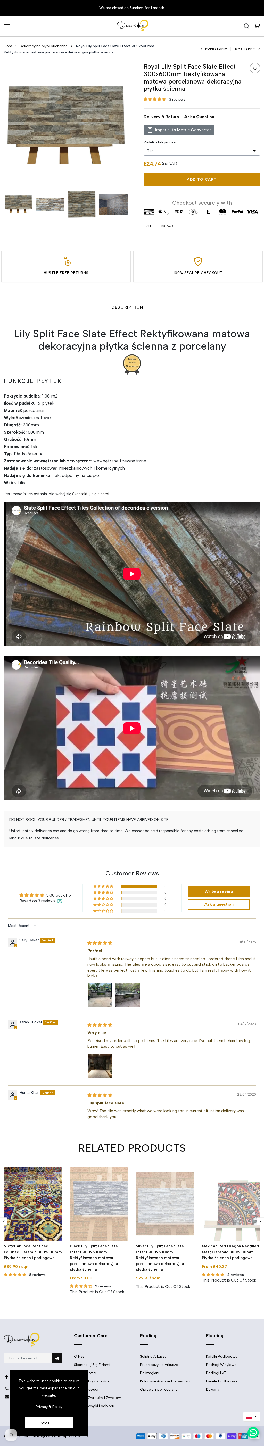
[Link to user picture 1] (99, 995)
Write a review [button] (219, 891)
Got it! (49, 1422)
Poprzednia (216, 49)
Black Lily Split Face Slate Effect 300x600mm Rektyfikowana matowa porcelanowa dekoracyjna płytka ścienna (94, 1258)
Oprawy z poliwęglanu (159, 1389)
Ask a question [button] (219, 904)
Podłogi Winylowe (221, 1364)
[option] (66, 125)
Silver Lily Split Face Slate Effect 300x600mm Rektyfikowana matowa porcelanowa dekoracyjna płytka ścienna (160, 1258)
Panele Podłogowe (222, 1381)
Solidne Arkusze (153, 1356)
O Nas (79, 1356)
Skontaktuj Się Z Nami (92, 1364)
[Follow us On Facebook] (6, 1377)
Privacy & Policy (49, 1406)
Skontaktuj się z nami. (91, 494)
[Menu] (13, 26)
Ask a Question (199, 116)
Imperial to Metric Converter (183, 129)
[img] (99, 942)
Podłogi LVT (216, 1373)
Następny (245, 49)
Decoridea (27, 1436)
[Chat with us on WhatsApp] (253, 1432)
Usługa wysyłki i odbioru (94, 1406)
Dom (8, 46)
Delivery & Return (161, 116)
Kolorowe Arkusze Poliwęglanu (166, 1381)
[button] (155, 99)
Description (127, 307)
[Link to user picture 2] (127, 995)
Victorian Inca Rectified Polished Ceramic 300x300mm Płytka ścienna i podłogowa (33, 1252)
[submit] (57, 1358)
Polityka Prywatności (91, 1381)
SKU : (149, 226)
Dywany (212, 1389)
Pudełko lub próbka (160, 142)
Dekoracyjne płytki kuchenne (44, 46)
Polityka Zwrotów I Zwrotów (97, 1397)
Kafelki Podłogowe (221, 1356)
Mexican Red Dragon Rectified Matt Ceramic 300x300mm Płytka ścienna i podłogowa (230, 1252)
